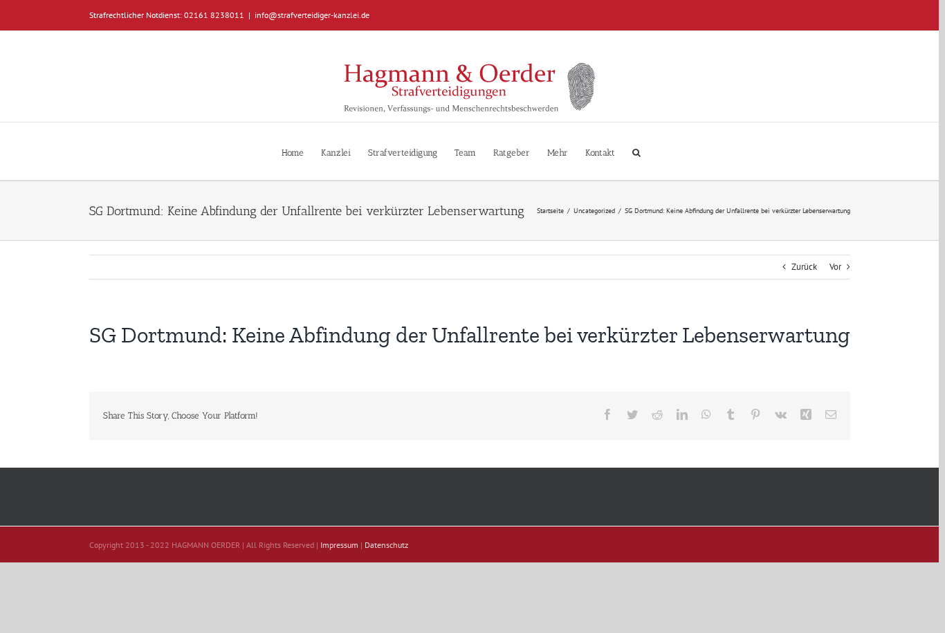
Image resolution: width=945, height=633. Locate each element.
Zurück (804, 267)
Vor (835, 267)
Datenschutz (386, 545)
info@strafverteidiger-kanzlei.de (312, 15)
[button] (636, 151)
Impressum (339, 545)
